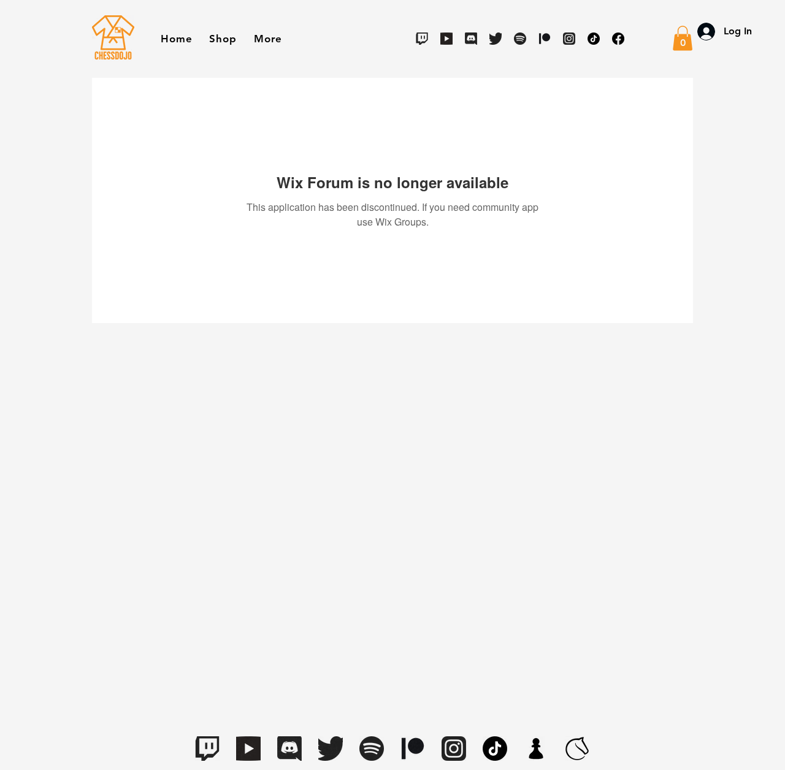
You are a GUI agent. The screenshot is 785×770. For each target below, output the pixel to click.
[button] (222, 38)
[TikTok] (594, 38)
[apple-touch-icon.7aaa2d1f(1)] (536, 748)
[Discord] (471, 38)
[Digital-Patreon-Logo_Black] (544, 38)
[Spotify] (520, 38)
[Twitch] (422, 38)
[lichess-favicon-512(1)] (577, 748)
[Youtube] (446, 38)
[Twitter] (495, 38)
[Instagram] (569, 38)
